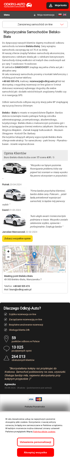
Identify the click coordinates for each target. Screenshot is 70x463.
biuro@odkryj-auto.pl (20, 289)
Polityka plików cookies (44, 431)
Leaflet (62, 269)
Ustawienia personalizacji (35, 442)
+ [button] (8, 251)
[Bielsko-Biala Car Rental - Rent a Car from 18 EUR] (64, 14)
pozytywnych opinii (22, 348)
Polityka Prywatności (35, 406)
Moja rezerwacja (45, 14)
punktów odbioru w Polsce (25, 339)
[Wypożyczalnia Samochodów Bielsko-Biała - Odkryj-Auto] (60, 14)
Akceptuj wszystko (35, 452)
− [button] (8, 257)
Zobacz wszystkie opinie (17, 238)
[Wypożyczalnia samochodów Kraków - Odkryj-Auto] (18, 9)
